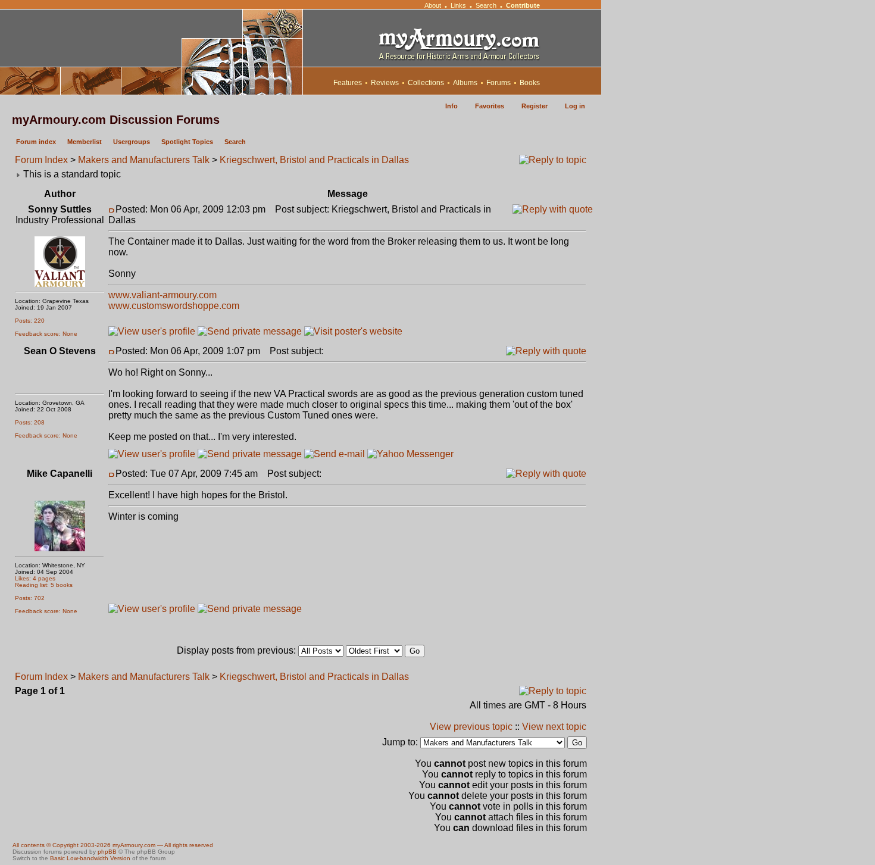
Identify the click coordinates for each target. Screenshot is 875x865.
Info (451, 106)
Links (458, 5)
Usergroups (131, 141)
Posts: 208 (30, 422)
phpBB (107, 851)
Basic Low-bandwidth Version (90, 858)
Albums (465, 83)
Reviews (385, 83)
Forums (498, 83)
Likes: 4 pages (35, 578)
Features (348, 83)
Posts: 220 (30, 320)
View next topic (554, 727)
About (433, 5)
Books (530, 83)
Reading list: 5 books (44, 585)
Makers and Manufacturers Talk (144, 160)
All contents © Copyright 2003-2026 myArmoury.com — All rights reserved (112, 845)
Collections (426, 83)
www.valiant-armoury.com (162, 295)
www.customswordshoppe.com (173, 306)
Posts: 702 (30, 598)
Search (486, 5)
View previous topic (471, 727)
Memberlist (84, 141)
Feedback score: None (46, 333)
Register (534, 106)
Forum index (36, 141)
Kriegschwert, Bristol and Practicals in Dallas (314, 160)
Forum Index (41, 160)
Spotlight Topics (187, 141)
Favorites (489, 106)
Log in (575, 106)
